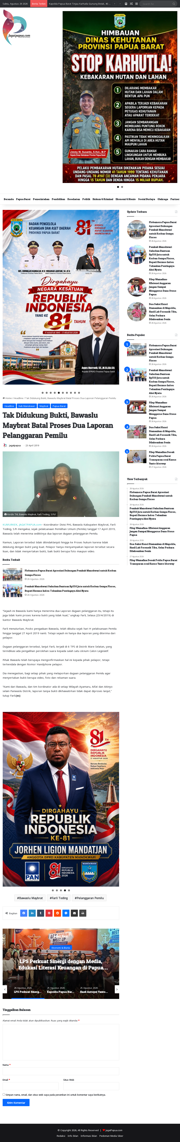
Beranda (9, 199)
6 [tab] (63, 393)
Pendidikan (58, 199)
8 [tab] (71, 393)
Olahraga (163, 199)
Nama (7, 1064)
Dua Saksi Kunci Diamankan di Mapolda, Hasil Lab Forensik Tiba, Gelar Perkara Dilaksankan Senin (163, 312)
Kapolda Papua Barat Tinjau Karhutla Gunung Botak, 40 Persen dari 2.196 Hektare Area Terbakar (61, 967)
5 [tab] (59, 393)
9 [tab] (75, 393)
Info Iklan (73, 1135)
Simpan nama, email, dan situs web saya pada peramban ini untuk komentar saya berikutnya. (56, 1094)
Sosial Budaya (146, 199)
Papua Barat (23, 199)
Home (8, 398)
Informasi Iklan (89, 1135)
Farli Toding (60, 897)
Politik (86, 199)
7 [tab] (67, 393)
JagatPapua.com (114, 1130)
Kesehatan (74, 199)
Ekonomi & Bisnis (126, 199)
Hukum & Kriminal (103, 199)
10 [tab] (79, 393)
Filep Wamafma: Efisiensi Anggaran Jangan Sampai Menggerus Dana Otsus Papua (162, 287)
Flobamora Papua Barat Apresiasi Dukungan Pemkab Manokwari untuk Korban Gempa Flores (163, 230)
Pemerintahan (41, 199)
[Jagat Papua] (16, 27)
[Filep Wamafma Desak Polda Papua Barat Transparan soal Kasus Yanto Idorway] (136, 456)
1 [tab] (118, 187)
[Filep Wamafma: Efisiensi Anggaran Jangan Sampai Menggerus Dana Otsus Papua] (136, 287)
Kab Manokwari (27, 405)
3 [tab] (51, 393)
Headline (18, 398)
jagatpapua (15, 445)
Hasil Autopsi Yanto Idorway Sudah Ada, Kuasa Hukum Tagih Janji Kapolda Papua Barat (95, 3)
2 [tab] (122, 187)
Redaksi (61, 1135)
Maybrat (44, 405)
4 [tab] (55, 393)
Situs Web (68, 1079)
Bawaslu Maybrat (31, 897)
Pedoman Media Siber (111, 1135)
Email (6, 1079)
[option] (61, 964)
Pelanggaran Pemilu (90, 897)
